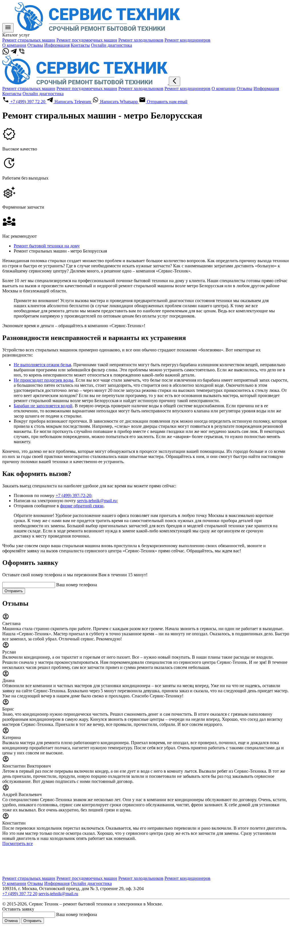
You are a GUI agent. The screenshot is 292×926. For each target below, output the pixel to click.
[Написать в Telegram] (14, 53)
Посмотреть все (17, 843)
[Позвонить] (21, 53)
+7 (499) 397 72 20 (19, 893)
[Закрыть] (174, 81)
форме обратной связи (82, 505)
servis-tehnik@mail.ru (97, 500)
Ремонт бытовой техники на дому (47, 245)
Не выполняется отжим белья (42, 364)
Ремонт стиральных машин (28, 40)
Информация (57, 45)
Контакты (80, 45)
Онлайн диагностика (111, 45)
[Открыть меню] (8, 27)
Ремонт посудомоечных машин (86, 40)
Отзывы (35, 45)
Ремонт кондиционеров (187, 40)
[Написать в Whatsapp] (6, 53)
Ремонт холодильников (140, 40)
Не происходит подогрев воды (43, 380)
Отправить (14, 591)
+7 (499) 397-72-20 (73, 495)
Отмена (11, 921)
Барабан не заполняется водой (43, 405)
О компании (14, 45)
